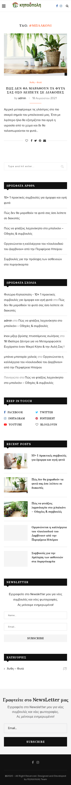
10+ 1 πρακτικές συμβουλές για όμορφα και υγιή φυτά (49, 457)
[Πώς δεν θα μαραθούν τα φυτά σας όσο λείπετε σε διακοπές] (35, 54)
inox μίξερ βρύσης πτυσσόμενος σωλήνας (31, 336)
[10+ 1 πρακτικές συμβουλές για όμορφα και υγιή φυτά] (16, 461)
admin (22, 98)
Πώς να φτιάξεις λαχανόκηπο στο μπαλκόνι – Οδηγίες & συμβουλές (49, 507)
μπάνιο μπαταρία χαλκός (20, 357)
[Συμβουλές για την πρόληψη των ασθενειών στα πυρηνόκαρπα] (16, 559)
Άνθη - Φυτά (36, 82)
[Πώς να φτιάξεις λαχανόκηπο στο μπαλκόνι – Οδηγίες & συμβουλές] (16, 509)
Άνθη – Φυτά (37, 668)
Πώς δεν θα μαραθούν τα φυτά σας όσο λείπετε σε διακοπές (35, 90)
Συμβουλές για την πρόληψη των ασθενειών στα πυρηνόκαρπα (47, 557)
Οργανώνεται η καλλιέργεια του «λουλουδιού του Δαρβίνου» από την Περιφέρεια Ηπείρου (33, 362)
